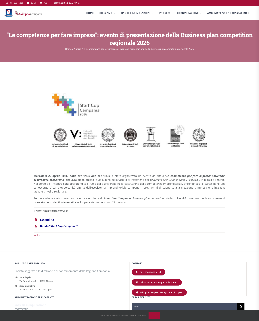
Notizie (37, 235)
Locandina (47, 219)
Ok (154, 315)
